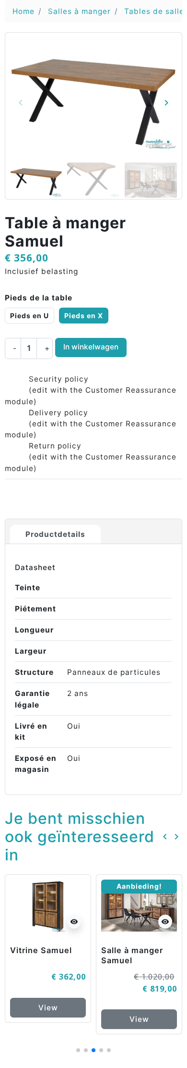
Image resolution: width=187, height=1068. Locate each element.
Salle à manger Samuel (132, 955)
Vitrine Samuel (41, 950)
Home (23, 11)
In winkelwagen (90, 346)
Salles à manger (79, 11)
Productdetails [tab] (55, 534)
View (48, 1007)
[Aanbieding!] (139, 905)
